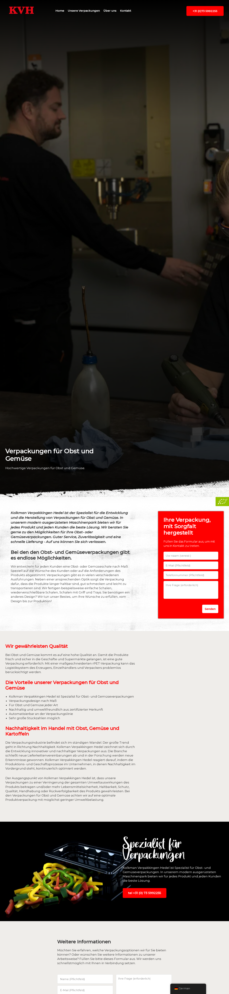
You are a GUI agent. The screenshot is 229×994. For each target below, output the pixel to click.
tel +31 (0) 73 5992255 (144, 893)
